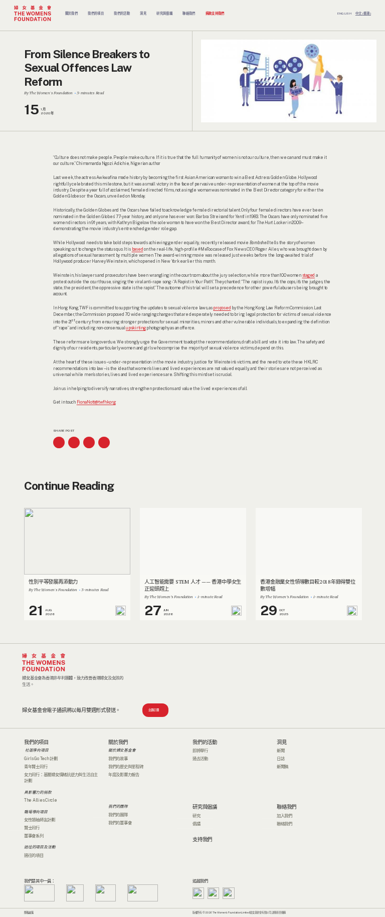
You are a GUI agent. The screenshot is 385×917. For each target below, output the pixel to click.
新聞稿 (282, 766)
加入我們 (284, 815)
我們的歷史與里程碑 (125, 766)
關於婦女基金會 (122, 750)
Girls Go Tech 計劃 (41, 758)
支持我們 (202, 839)
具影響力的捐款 (38, 792)
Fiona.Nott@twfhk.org (96, 402)
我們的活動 (204, 742)
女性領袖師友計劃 (39, 819)
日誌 (281, 758)
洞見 (282, 742)
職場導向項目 (36, 811)
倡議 (196, 823)
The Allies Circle (40, 800)
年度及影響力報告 (123, 774)
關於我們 (118, 742)
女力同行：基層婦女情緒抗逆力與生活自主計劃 (61, 777)
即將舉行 (200, 750)
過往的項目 (34, 855)
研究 (196, 815)
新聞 (281, 750)
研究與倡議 (204, 807)
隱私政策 (29, 912)
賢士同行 (32, 827)
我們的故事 (118, 758)
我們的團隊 (118, 806)
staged (308, 275)
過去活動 (200, 758)
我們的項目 (36, 742)
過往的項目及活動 (39, 846)
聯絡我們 (286, 807)
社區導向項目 (36, 750)
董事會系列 (34, 835)
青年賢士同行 (35, 766)
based (137, 249)
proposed (222, 307)
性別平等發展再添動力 (53, 581)
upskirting (135, 327)
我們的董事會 (119, 822)
